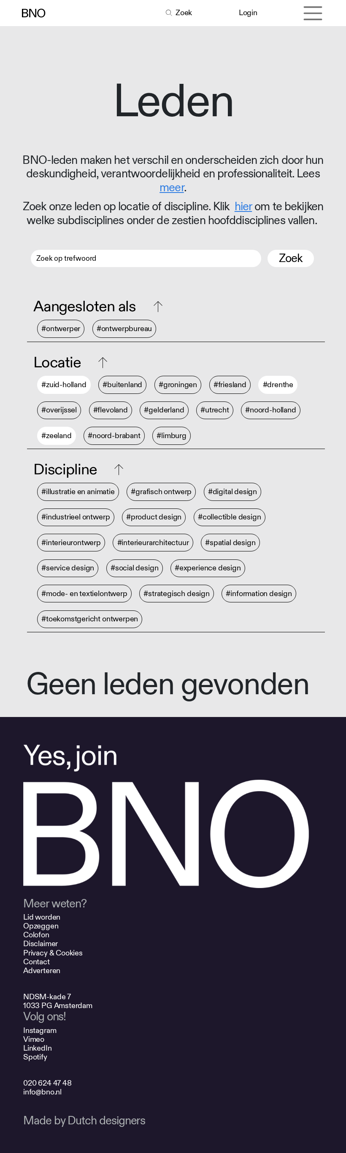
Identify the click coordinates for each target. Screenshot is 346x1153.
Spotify (35, 1057)
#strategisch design (176, 593)
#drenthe (278, 385)
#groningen (178, 385)
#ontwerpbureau (124, 329)
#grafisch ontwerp (161, 492)
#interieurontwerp (71, 542)
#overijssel (59, 410)
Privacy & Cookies (53, 953)
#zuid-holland (63, 385)
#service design (67, 568)
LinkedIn (37, 1048)
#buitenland (122, 385)
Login (248, 13)
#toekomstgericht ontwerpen (89, 619)
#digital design (232, 492)
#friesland (230, 385)
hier (243, 206)
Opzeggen (41, 926)
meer (171, 187)
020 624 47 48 (47, 1083)
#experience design (208, 568)
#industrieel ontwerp (75, 517)
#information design (259, 593)
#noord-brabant (114, 436)
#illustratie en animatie (78, 492)
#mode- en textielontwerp (84, 593)
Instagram (39, 1030)
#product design (153, 517)
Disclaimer (40, 944)
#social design (134, 568)
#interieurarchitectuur (153, 542)
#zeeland (56, 436)
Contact (36, 962)
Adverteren (41, 971)
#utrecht (214, 410)
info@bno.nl (42, 1092)
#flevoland (110, 410)
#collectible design (229, 517)
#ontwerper (60, 329)
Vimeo (33, 1039)
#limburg (172, 436)
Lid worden (41, 917)
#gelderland (164, 410)
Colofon (36, 935)
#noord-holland (270, 410)
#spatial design (230, 542)
